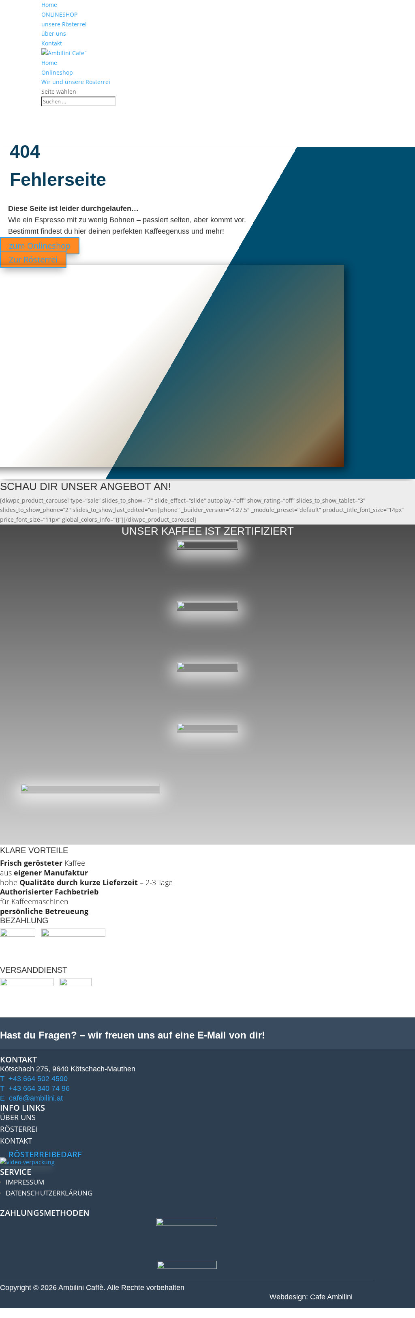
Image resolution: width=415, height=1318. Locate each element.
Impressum (25, 1182)
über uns (53, 33)
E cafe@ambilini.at (31, 1098)
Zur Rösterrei (33, 259)
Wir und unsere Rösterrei (75, 82)
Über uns (18, 1117)
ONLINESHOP (59, 14)
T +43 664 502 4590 (34, 1079)
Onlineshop (57, 72)
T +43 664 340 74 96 (35, 1088)
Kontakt (51, 43)
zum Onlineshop (40, 245)
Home (49, 5)
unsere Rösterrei (64, 24)
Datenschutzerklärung (49, 1193)
